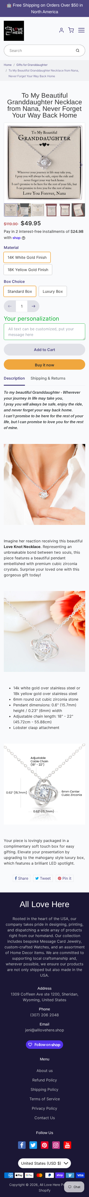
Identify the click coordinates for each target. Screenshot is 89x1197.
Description (14, 378)
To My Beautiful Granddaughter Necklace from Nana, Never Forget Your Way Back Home (44, 73)
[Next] (81, 165)
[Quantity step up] (33, 306)
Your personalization (31, 319)
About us (45, 1070)
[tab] (17, 379)
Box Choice (14, 281)
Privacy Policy (44, 1108)
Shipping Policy (44, 1089)
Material (11, 247)
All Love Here (44, 904)
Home (8, 65)
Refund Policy (44, 1080)
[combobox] (37, 50)
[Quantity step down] (10, 306)
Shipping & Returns (48, 378)
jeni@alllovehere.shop (44, 1030)
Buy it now (44, 365)
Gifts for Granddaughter (31, 65)
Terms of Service (44, 1099)
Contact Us (44, 1117)
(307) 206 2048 (44, 1015)
